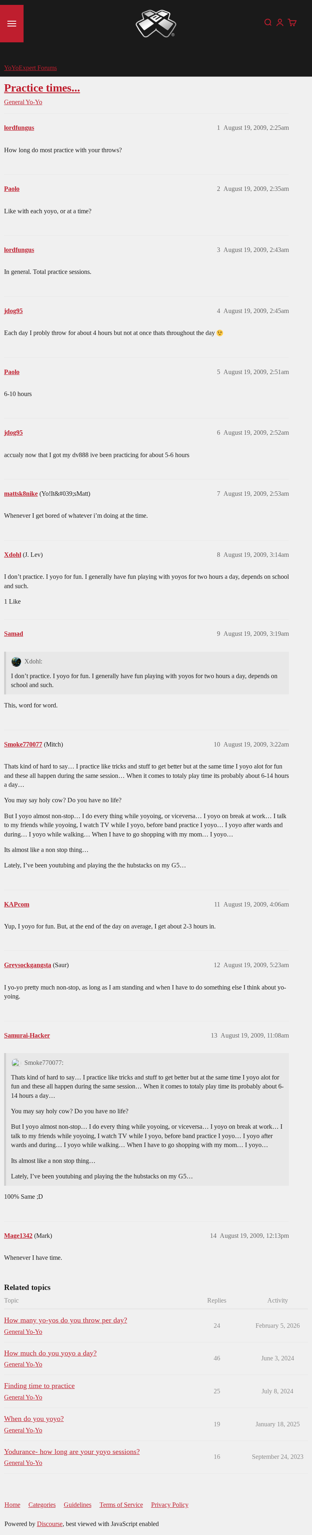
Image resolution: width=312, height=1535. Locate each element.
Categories (42, 1504)
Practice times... (42, 87)
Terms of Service (121, 1504)
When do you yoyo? (34, 1419)
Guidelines (77, 1504)
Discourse (50, 1523)
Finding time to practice (39, 1386)
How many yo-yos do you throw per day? (65, 1320)
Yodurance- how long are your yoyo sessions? (72, 1451)
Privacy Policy (169, 1504)
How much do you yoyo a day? (50, 1353)
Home (12, 1504)
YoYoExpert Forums (30, 67)
